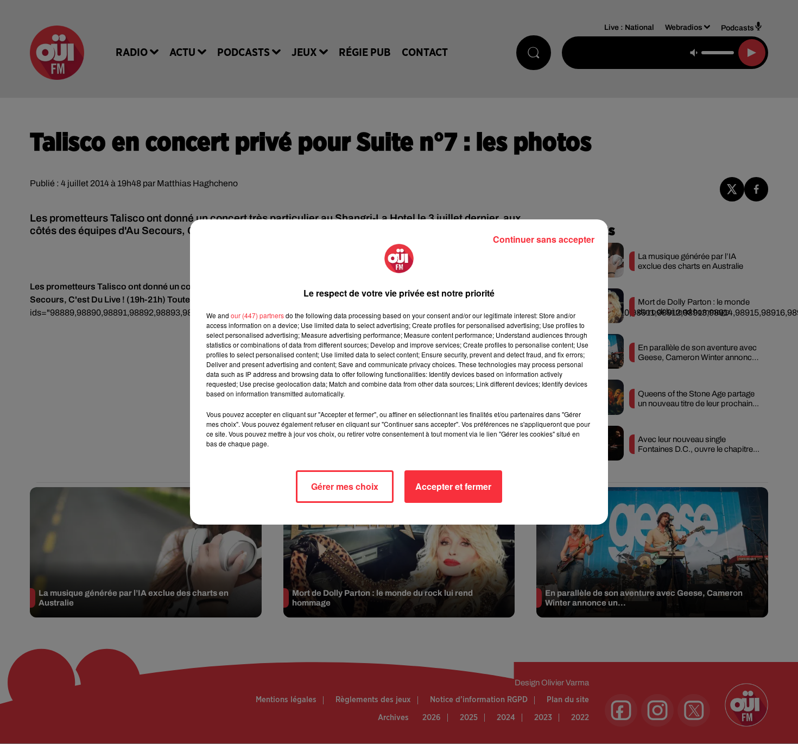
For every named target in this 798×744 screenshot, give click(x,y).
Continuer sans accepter (543, 239)
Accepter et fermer (453, 486)
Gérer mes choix (344, 486)
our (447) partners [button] (257, 315)
